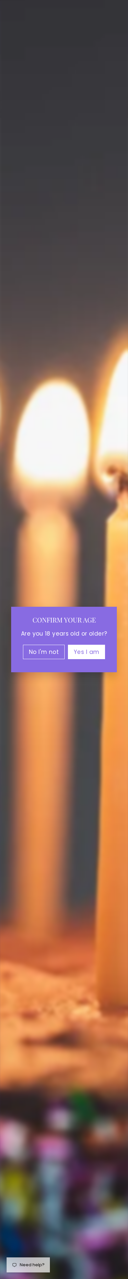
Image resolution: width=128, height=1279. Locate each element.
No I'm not (44, 652)
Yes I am (86, 652)
